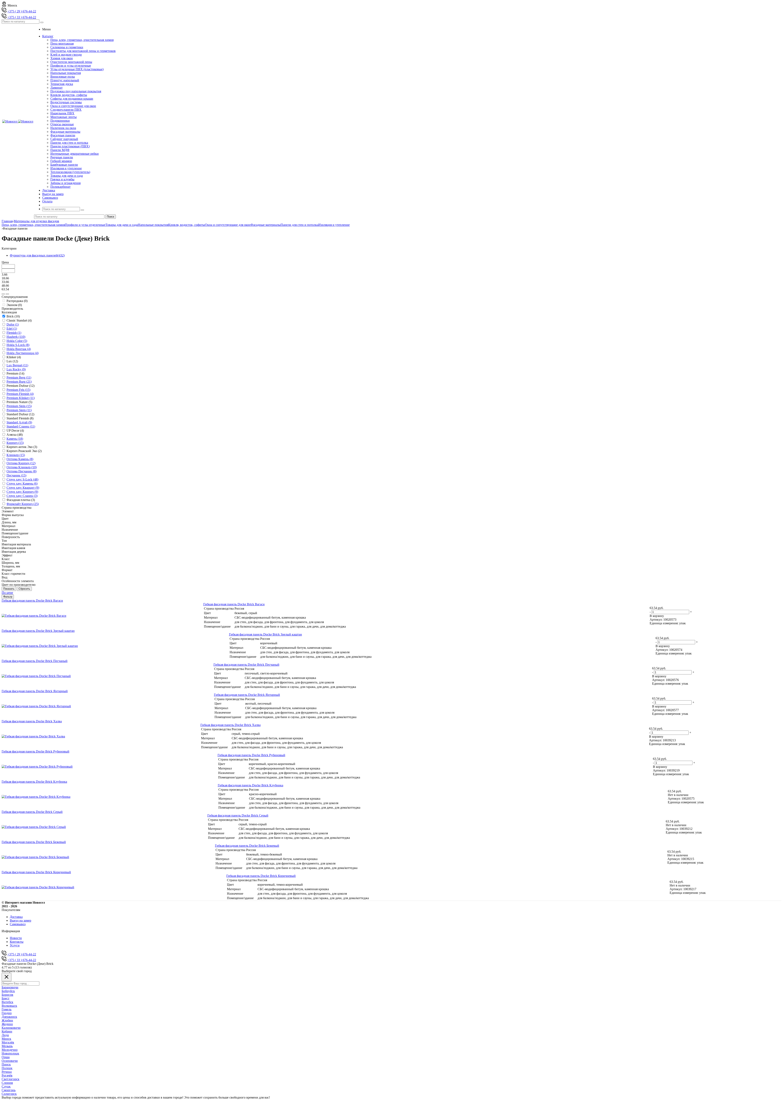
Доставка (16, 917)
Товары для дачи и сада (66, 175)
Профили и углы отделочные (70, 65)
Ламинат (56, 87)
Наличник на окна (63, 128)
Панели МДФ (60, 150)
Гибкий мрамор (61, 161)
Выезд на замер (20, 920)
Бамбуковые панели (64, 164)
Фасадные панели (62, 135)
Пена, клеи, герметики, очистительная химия (82, 40)
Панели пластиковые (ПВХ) (70, 146)
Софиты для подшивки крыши (71, 98)
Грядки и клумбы (62, 179)
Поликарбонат (60, 186)
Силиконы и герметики (66, 47)
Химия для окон (61, 58)
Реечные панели (61, 157)
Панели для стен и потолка (69, 142)
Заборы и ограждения (65, 183)
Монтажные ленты (63, 117)
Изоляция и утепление (66, 168)
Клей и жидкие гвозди (66, 54)
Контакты (16, 941)
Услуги (15, 945)
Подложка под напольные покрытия (75, 91)
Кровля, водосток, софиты (68, 95)
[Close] (6, 977)
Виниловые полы (62, 76)
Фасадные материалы (65, 131)
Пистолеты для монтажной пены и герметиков (83, 51)
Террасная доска (61, 84)
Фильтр (7, 596)
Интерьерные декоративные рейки (74, 153)
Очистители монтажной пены (71, 62)
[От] (3, 294)
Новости (16, 938)
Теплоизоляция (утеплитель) (70, 172)
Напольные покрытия (65, 73)
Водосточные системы (66, 102)
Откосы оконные (62, 124)
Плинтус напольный (64, 80)
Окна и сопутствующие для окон (73, 106)
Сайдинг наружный (64, 139)
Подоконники (60, 120)
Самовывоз (17, 924)
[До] (7, 294)
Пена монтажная (62, 43)
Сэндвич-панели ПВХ (66, 109)
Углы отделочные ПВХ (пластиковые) (77, 69)
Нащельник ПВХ (62, 113)
